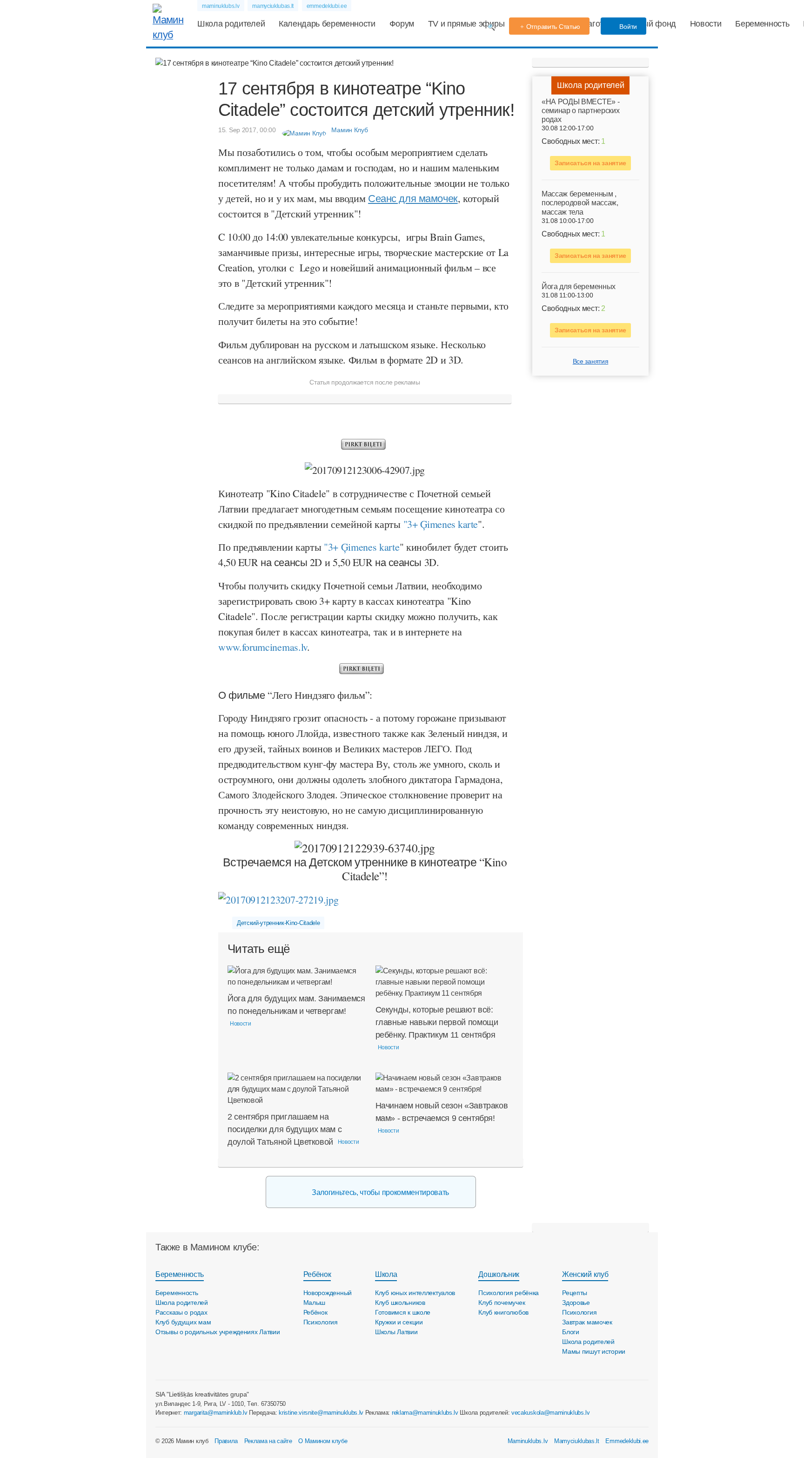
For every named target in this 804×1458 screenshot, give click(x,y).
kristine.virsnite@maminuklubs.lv (321, 1412)
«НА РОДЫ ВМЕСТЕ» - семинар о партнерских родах (580, 110)
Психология (320, 1322)
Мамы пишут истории (593, 1351)
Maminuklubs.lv (528, 1441)
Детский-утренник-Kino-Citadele (278, 922)
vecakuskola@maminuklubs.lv (550, 1412)
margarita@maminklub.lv (216, 1412)
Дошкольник (498, 1274)
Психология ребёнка (508, 1292)
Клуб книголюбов (503, 1312)
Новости (706, 23)
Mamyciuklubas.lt (576, 1441)
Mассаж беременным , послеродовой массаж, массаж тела (580, 203)
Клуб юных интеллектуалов (415, 1292)
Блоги (570, 1332)
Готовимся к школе (402, 1312)
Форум (401, 23)
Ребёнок (317, 1274)
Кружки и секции (399, 1322)
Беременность (762, 23)
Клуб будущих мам (183, 1322)
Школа (386, 1274)
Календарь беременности (327, 23)
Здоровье (576, 1302)
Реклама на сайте (268, 1441)
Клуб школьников (400, 1302)
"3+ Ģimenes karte (362, 547)
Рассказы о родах (181, 1312)
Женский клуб (585, 1274)
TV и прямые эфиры (466, 23)
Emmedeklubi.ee (627, 1441)
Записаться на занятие (590, 163)
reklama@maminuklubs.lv (425, 1412)
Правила (226, 1441)
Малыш (314, 1302)
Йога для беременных (579, 286)
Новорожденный (327, 1292)
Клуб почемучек (501, 1302)
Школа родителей (231, 23)
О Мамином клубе (322, 1441)
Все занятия (590, 361)
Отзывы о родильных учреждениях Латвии (217, 1332)
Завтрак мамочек (587, 1322)
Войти (627, 26)
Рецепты (574, 1292)
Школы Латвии (396, 1332)
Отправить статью (553, 26)
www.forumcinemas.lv (262, 647)
